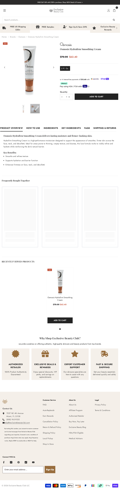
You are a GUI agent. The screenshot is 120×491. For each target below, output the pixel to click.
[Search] (60, 20)
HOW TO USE (33, 128)
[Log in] (108, 10)
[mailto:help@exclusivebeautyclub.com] (21, 445)
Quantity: (64, 92)
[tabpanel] (60, 296)
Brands (13, 37)
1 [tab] (60, 329)
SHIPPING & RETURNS (104, 128)
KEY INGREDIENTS (71, 128)
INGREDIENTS (51, 128)
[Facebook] (4, 462)
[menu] (4, 10)
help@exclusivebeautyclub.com (17, 422)
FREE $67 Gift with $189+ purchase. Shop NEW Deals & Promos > (60, 2)
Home (4, 37)
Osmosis (21, 37)
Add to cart (96, 96)
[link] (20, 235)
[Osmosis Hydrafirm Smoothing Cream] (60, 281)
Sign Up (50, 469)
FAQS (87, 128)
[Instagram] (11, 462)
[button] (4, 67)
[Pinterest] (18, 462)
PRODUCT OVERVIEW (11, 128)
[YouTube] (33, 462)
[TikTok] (26, 462)
